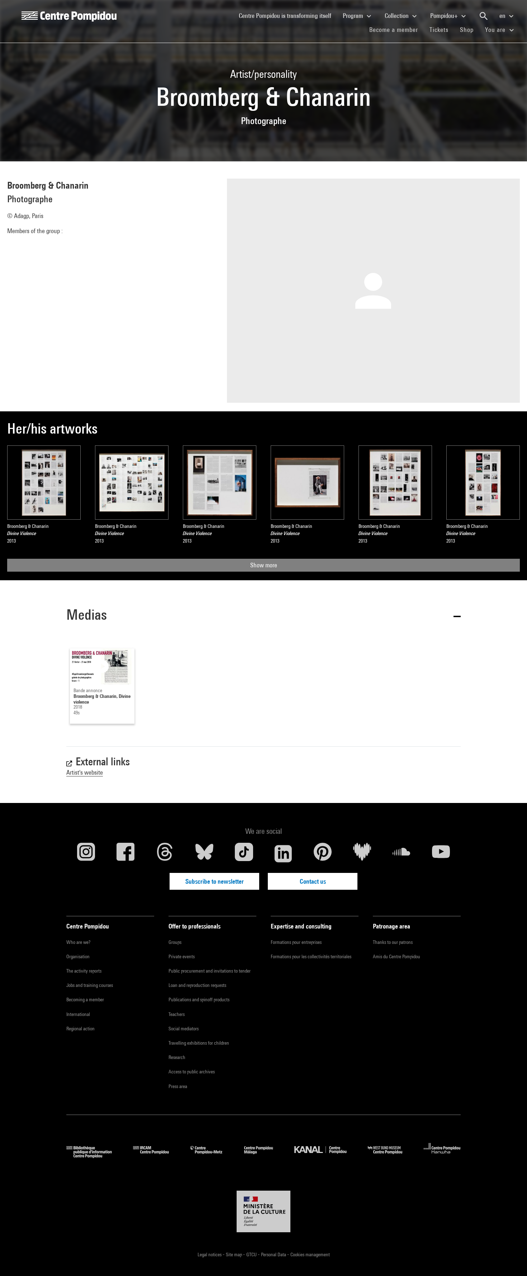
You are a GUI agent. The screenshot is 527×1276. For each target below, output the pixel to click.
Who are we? (78, 942)
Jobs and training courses (89, 985)
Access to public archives (191, 1071)
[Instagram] (86, 853)
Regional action (80, 1028)
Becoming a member (85, 999)
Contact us (313, 881)
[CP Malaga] (264, 1155)
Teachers (176, 1014)
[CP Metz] (211, 1155)
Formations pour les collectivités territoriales (311, 956)
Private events (181, 956)
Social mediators (183, 1028)
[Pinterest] (322, 853)
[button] (263, 616)
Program (354, 15)
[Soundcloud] (401, 853)
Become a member (396, 29)
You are (496, 29)
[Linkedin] (283, 853)
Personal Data (274, 1254)
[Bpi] (94, 1155)
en (503, 15)
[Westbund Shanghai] (390, 1155)
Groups (174, 942)
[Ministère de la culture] (263, 1211)
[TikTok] (244, 853)
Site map (234, 1254)
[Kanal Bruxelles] (325, 1155)
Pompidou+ (444, 15)
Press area (177, 1086)
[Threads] (165, 853)
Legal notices (210, 1254)
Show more (263, 565)
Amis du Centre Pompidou (396, 956)
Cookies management (310, 1254)
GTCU (252, 1254)
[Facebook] (125, 853)
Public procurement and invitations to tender (209, 971)
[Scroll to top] (510, 1259)
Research (176, 1057)
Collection (397, 15)
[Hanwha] (442, 1155)
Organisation (78, 956)
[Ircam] (156, 1155)
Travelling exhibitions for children (198, 1043)
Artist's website (84, 772)
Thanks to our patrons (393, 942)
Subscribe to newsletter (214, 881)
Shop (469, 29)
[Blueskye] (204, 853)
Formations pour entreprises (296, 942)
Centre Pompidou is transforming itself (288, 15)
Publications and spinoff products (198, 999)
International (78, 1014)
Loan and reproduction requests (197, 985)
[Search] (484, 16)
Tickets (438, 29)
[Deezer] (362, 853)
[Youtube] (441, 853)
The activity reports (83, 971)
